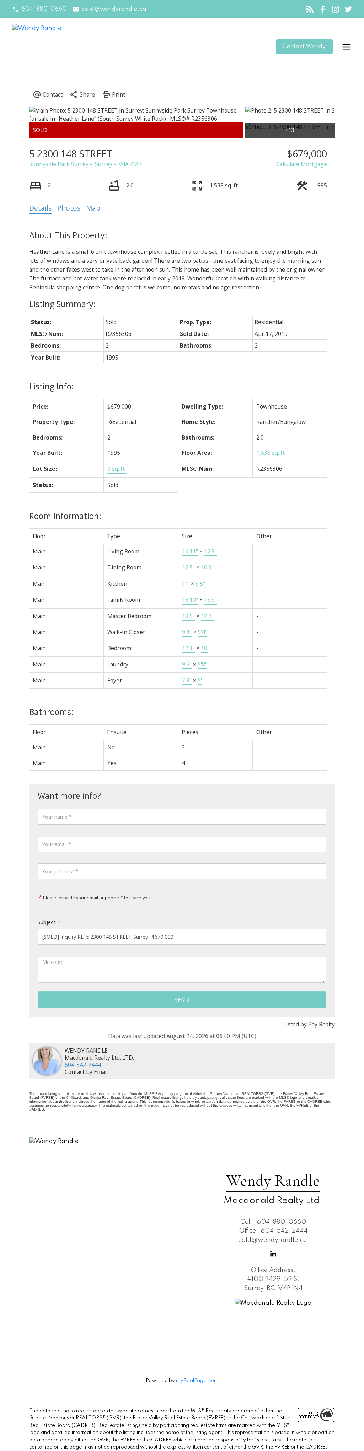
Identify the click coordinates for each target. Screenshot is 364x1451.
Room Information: (65, 516)
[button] (39, 9)
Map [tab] (93, 208)
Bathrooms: (51, 712)
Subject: (47, 922)
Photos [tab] (68, 208)
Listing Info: (51, 386)
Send (182, 1000)
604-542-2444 (83, 1065)
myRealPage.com (197, 1380)
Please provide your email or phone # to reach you (96, 897)
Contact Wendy (304, 47)
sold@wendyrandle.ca (114, 9)
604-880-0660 (44, 9)
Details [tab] (40, 208)
